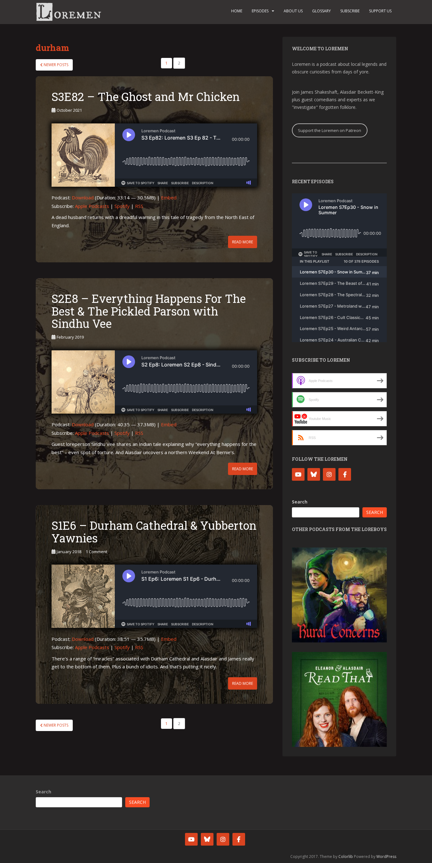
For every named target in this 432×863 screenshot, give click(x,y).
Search (299, 502)
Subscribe (350, 11)
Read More (242, 242)
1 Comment (96, 551)
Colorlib (345, 856)
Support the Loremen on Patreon (329, 130)
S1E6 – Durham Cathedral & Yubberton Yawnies (154, 532)
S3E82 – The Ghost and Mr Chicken (146, 96)
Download (83, 197)
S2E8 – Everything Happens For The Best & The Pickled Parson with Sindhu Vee (149, 311)
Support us (380, 11)
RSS (139, 206)
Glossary (321, 11)
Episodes (260, 11)
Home (236, 11)
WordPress (386, 856)
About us (293, 11)
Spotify (122, 206)
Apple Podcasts (92, 206)
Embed (168, 197)
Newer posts (55, 64)
